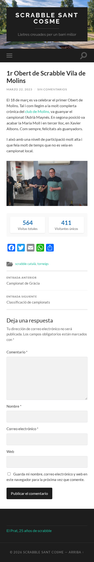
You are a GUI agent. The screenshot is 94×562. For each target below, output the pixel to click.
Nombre (14, 406)
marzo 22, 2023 (19, 89)
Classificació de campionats (28, 299)
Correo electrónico (22, 429)
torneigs (43, 264)
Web (10, 451)
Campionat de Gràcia (23, 280)
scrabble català (25, 264)
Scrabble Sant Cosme (47, 18)
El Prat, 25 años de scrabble (29, 530)
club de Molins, (37, 111)
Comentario (17, 352)
